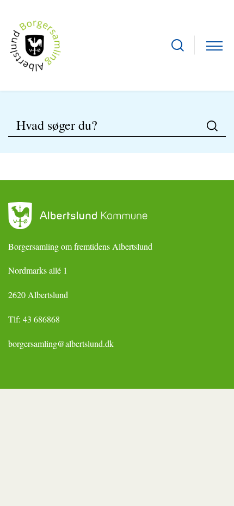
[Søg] (212, 126)
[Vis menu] (214, 45)
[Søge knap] (178, 45)
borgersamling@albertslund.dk (61, 343)
